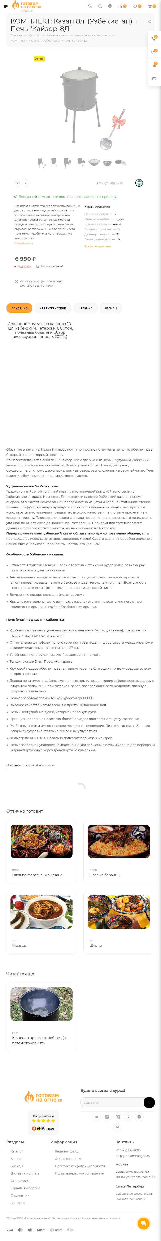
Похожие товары (20, 765)
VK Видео (107, 1116)
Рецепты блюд (66, 1151)
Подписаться (149, 1102)
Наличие (85, 308)
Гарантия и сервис (25, 1188)
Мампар (19, 946)
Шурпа (96, 946)
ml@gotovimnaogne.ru (133, 1156)
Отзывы (111, 308)
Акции (16, 1159)
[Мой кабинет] (110, 7)
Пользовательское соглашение (79, 1173)
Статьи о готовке (68, 1159)
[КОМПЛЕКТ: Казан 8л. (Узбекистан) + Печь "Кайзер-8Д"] (80, 103)
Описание (19, 308)
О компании (20, 1195)
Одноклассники (128, 1116)
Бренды (17, 1166)
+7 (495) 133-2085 (128, 1150)
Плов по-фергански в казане (37, 875)
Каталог (17, 1151)
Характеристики (53, 308)
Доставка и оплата (25, 1173)
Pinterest (117, 1127)
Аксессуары (45, 765)
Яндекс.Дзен (139, 1116)
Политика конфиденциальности (80, 1166)
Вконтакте (96, 1116)
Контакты (18, 1203)
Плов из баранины (106, 875)
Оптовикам (19, 1181)
